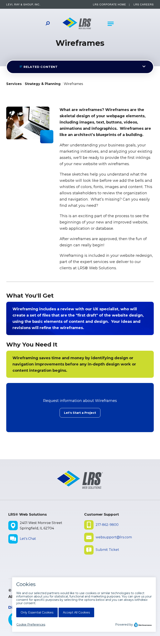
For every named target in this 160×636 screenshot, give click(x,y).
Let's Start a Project (80, 413)
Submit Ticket (107, 550)
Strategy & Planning (43, 84)
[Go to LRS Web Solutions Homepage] (77, 23)
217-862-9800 (107, 525)
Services (14, 84)
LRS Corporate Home (109, 4)
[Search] (47, 24)
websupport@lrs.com (114, 537)
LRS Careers (144, 4)
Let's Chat (28, 539)
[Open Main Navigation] (110, 24)
